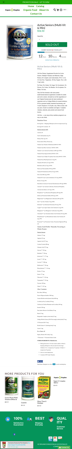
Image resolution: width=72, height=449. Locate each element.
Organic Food (30, 9)
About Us (44, 9)
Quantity (40, 36)
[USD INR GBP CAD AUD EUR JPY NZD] (65, 9)
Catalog (40, 6)
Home (31, 6)
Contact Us (36, 13)
